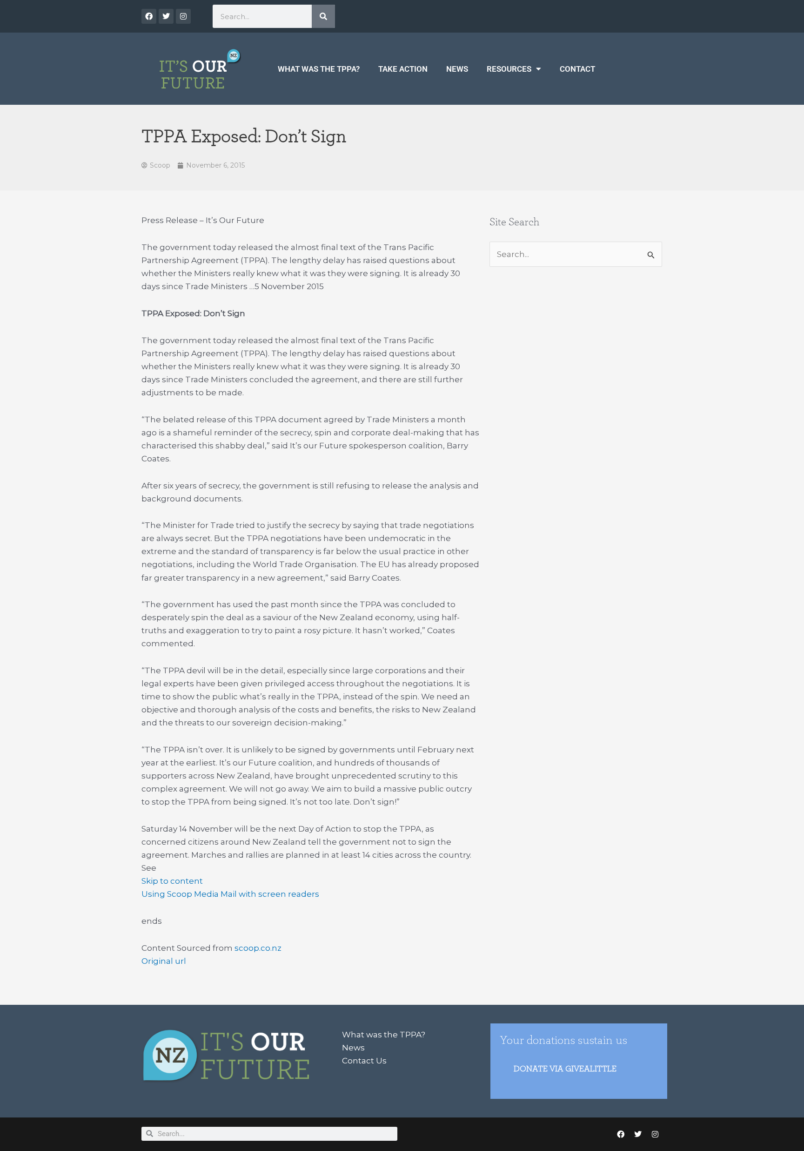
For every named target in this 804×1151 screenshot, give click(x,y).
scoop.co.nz (257, 948)
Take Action (403, 69)
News (457, 69)
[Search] (323, 16)
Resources (509, 69)
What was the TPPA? (319, 69)
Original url (163, 961)
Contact (577, 69)
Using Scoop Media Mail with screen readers (230, 894)
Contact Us (364, 1060)
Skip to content (172, 881)
